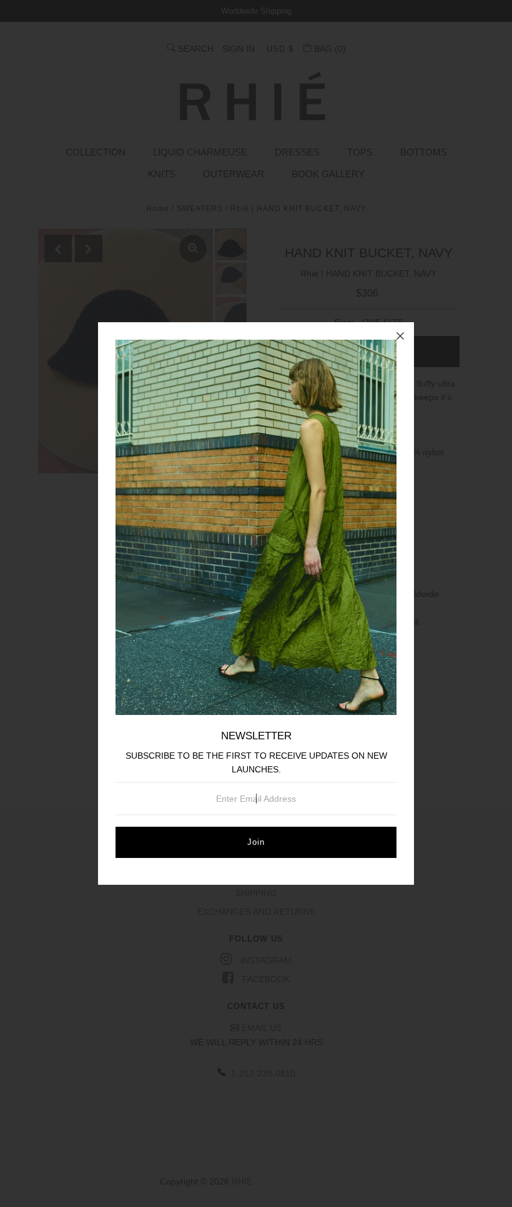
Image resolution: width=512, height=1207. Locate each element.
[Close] (400, 336)
